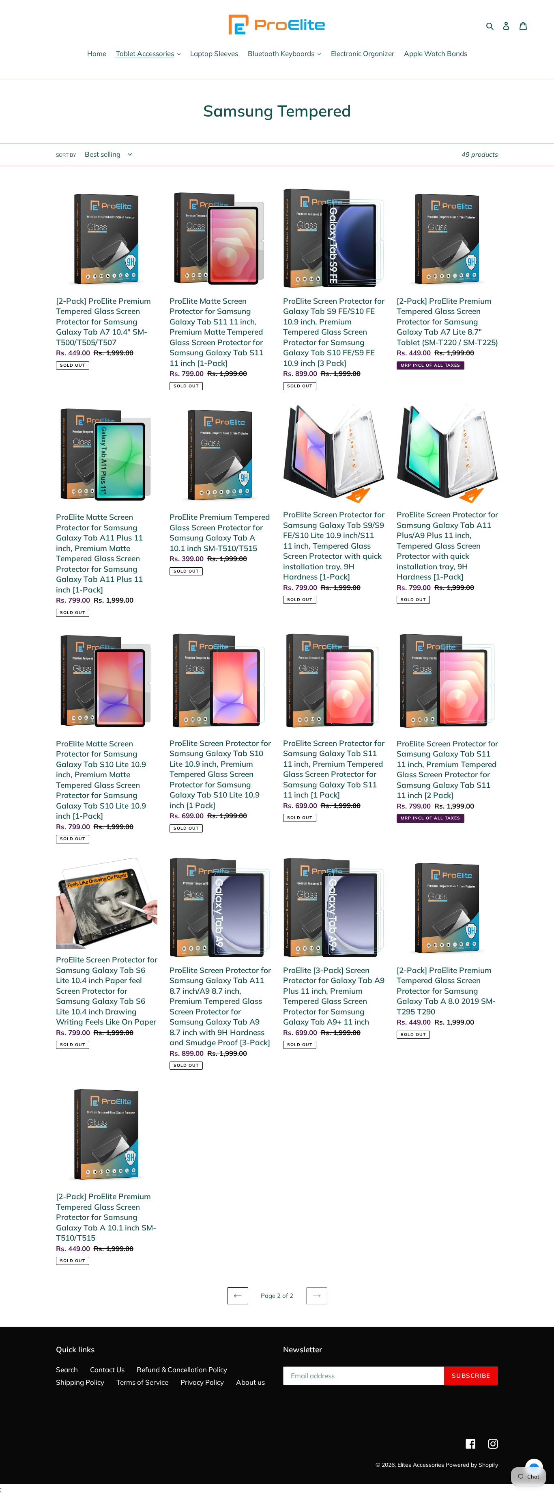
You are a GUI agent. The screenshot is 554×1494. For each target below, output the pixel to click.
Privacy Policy (202, 1382)
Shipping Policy (80, 1382)
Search (67, 1369)
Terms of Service (142, 1382)
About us (250, 1382)
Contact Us (107, 1369)
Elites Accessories (420, 1464)
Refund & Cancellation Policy (182, 1369)
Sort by (66, 155)
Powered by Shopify (472, 1464)
